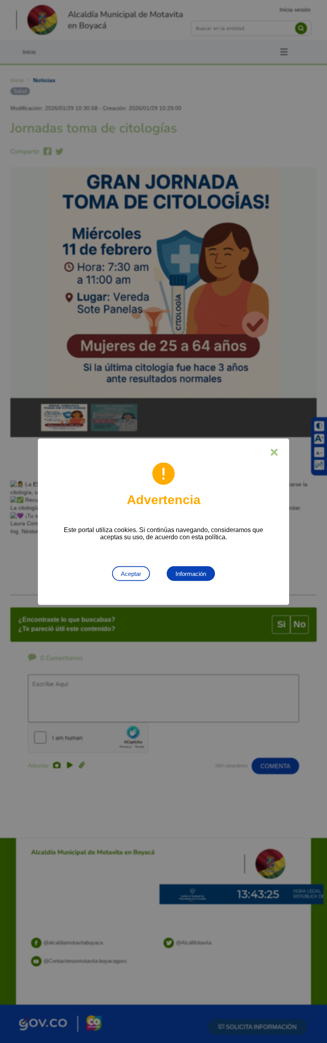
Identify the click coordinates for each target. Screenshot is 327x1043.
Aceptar (131, 573)
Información (190, 573)
